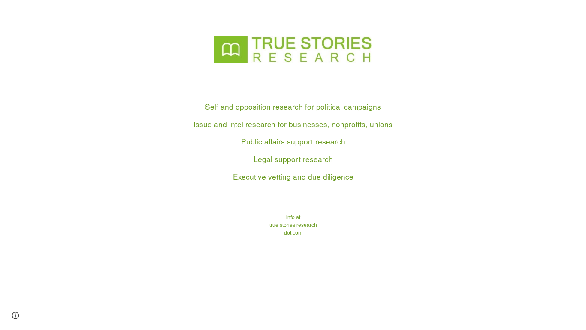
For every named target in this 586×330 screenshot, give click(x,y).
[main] (293, 168)
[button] (15, 315)
